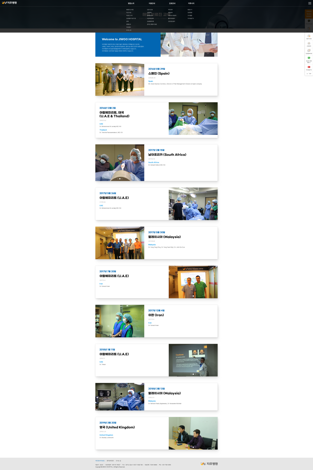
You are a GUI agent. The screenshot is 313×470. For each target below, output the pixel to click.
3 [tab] (195, 132)
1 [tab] (118, 93)
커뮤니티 (191, 3)
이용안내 (152, 3)
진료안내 (172, 3)
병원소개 (131, 3)
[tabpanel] (193, 118)
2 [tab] (120, 93)
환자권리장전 (110, 461)
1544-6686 (153, 465)
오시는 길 (118, 461)
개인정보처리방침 (99, 461)
